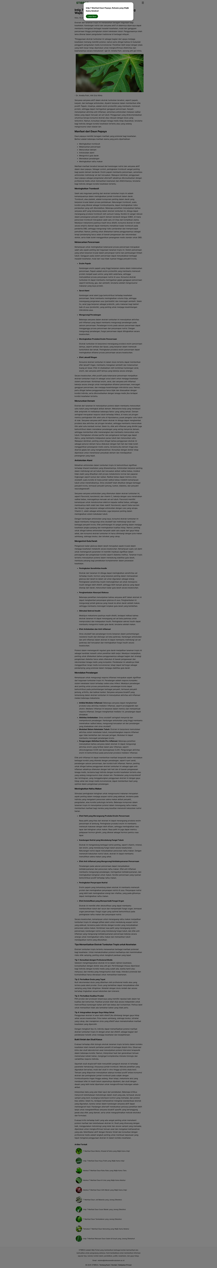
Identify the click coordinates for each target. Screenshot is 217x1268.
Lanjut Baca (92, 16)
